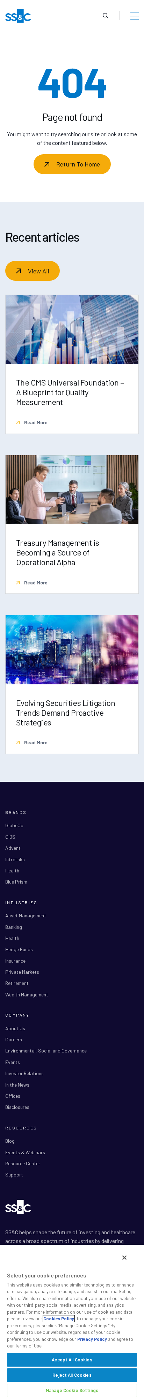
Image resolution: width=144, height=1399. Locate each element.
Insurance (15, 961)
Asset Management (25, 915)
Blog (10, 1141)
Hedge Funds (19, 949)
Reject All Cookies (71, 1375)
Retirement (17, 983)
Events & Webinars (25, 1152)
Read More (35, 422)
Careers (13, 1039)
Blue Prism (16, 882)
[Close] (124, 1257)
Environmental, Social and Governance (46, 1051)
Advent (13, 848)
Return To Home (78, 164)
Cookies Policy (58, 1318)
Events (12, 1062)
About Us (15, 1028)
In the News (17, 1085)
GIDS (10, 837)
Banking (13, 927)
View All (38, 271)
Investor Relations (24, 1073)
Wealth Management (26, 994)
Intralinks (15, 859)
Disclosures (17, 1107)
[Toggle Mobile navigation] (134, 16)
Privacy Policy (92, 1339)
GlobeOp (14, 825)
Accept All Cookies (72, 1359)
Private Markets (22, 972)
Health (12, 870)
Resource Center (22, 1163)
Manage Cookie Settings (72, 1390)
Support (14, 1175)
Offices (12, 1096)
